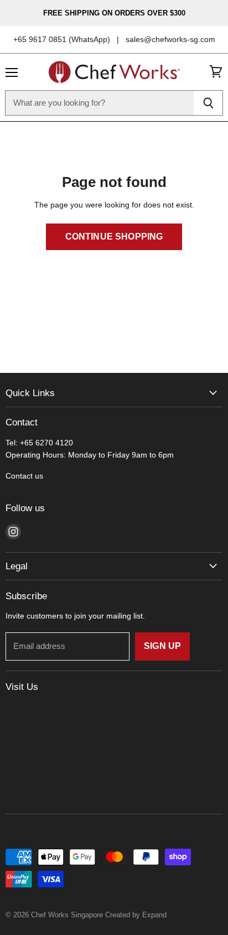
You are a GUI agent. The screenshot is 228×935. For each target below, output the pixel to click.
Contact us (24, 475)
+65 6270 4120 (46, 442)
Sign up (162, 646)
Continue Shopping (114, 236)
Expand (154, 915)
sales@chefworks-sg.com (170, 39)
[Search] (208, 103)
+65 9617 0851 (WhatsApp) (61, 39)
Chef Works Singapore (67, 915)
